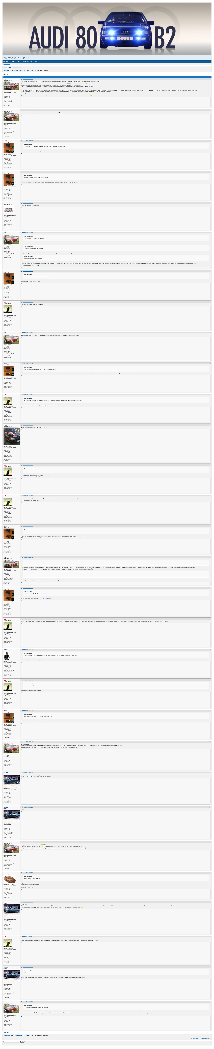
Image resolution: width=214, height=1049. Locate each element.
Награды (19, 61)
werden (5, 872)
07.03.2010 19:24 (29, 302)
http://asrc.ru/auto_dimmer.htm (44, 598)
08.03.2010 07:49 (29, 619)
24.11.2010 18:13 (29, 936)
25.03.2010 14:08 (29, 741)
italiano (5, 649)
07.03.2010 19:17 (29, 232)
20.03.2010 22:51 (29, 710)
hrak (5, 79)
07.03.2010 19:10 (29, 203)
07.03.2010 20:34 (29, 526)
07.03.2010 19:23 (29, 271)
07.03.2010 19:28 (29, 332)
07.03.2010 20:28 (29, 495)
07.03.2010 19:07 (29, 171)
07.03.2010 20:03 (29, 394)
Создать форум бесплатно (204, 1038)
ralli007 (5, 203)
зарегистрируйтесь (20, 67)
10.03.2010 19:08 (29, 680)
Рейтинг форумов (194, 1038)
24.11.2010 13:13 (29, 901)
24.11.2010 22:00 (29, 1001)
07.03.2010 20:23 (29, 465)
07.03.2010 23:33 (29, 588)
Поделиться (23, 79)
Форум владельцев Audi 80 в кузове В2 (14, 70)
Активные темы (7, 64)
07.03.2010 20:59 (29, 557)
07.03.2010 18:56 (29, 109)
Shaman (5, 425)
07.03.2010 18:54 (29, 79)
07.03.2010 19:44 (29, 363)
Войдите (12, 67)
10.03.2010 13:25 (29, 649)
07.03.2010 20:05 (29, 425)
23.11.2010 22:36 (29, 772)
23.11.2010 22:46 (29, 841)
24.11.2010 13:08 (29, 872)
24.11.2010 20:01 (29, 967)
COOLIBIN (6, 772)
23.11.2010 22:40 (29, 807)
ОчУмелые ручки (29, 70)
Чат (4, 61)
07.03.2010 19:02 (29, 140)
